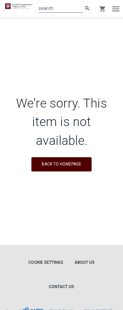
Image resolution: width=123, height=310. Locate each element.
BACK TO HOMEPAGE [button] (61, 164)
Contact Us (61, 286)
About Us (84, 262)
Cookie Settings (45, 262)
